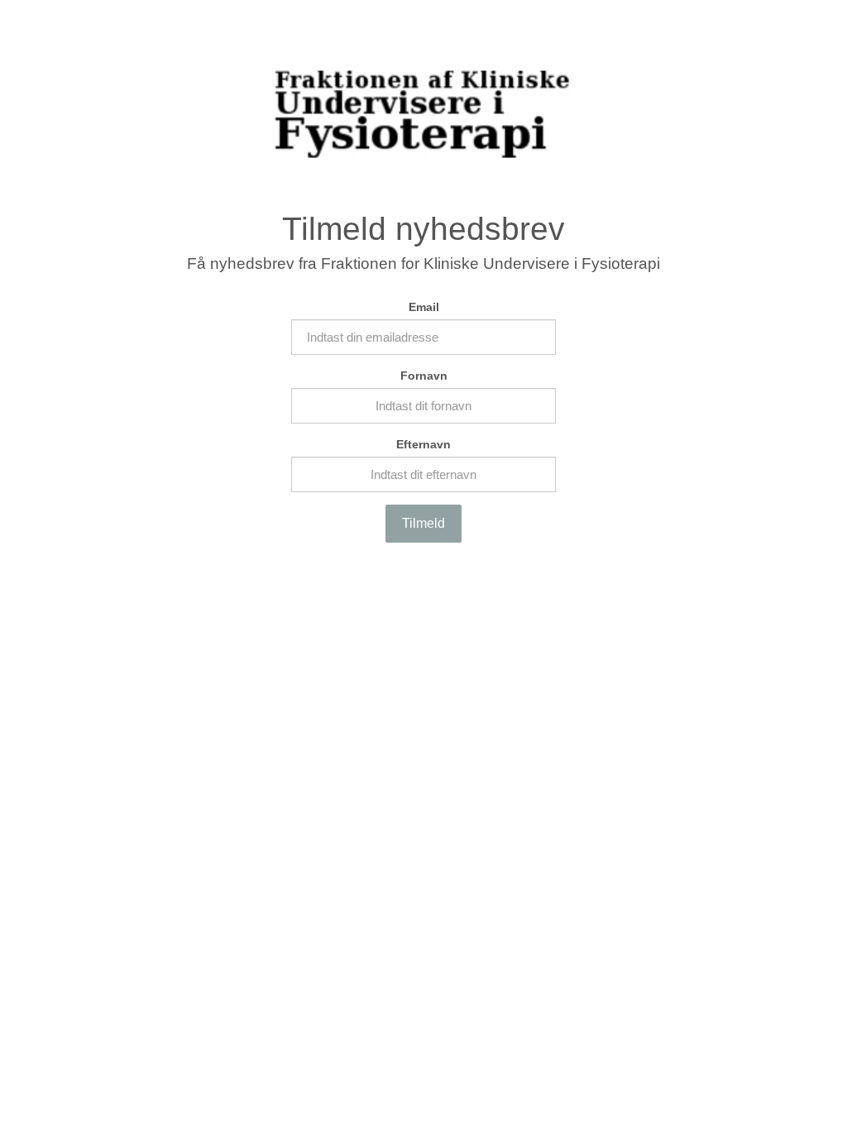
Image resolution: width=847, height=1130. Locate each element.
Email (424, 307)
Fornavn (423, 375)
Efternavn (423, 444)
